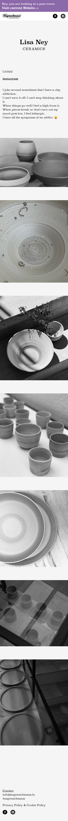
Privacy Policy (13, 805)
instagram (10, 78)
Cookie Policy (36, 805)
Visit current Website (20, 7)
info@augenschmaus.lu (19, 794)
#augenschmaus (14, 798)
